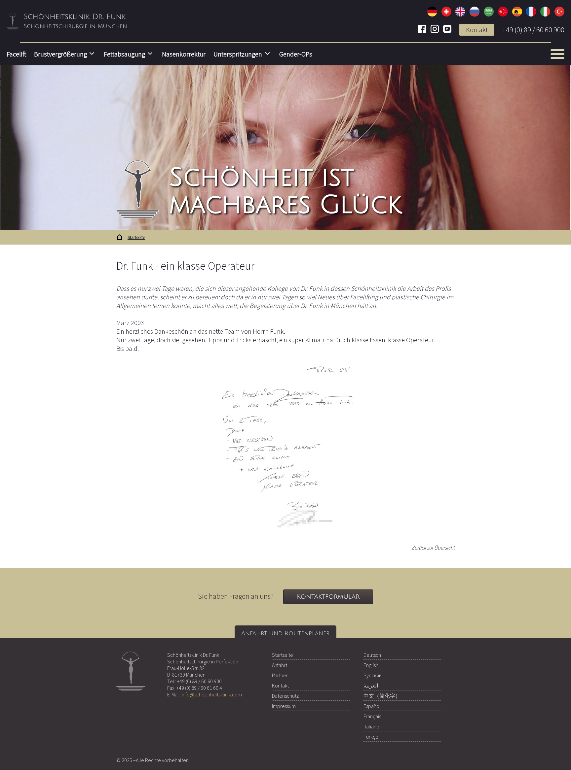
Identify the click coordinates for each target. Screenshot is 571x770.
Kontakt (477, 29)
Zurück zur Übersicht (433, 547)
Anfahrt (279, 665)
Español (372, 706)
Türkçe (370, 736)
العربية (370, 685)
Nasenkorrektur (184, 54)
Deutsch (372, 655)
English (370, 665)
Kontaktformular (328, 596)
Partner (280, 675)
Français (372, 716)
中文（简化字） (381, 695)
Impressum (284, 706)
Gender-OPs (295, 54)
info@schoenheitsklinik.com (212, 694)
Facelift (16, 54)
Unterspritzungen (237, 54)
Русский (372, 675)
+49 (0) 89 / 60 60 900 (533, 29)
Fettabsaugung (124, 54)
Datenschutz (285, 695)
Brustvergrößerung (60, 54)
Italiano (371, 726)
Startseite (282, 655)
